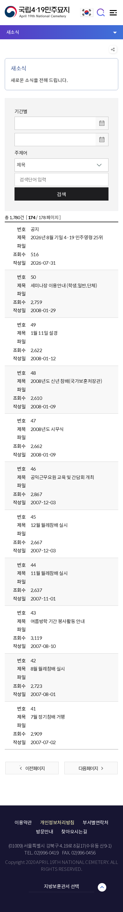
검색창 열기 (101, 12)
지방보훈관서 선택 (61, 886)
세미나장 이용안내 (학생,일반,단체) (64, 285)
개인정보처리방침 (57, 822)
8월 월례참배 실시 (48, 668)
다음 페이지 (88, 768)
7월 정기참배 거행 (48, 716)
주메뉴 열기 (114, 14)
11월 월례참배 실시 (49, 573)
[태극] (37, 14)
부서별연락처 (95, 822)
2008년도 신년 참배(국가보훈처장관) (66, 381)
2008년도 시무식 (47, 429)
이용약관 (23, 822)
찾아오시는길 (74, 831)
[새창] (86, 15)
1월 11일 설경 (44, 332)
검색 (61, 194)
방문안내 (44, 831)
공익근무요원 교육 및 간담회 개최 (62, 477)
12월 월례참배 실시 (49, 525)
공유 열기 (113, 49)
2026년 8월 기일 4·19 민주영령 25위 (67, 237)
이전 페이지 (34, 768)
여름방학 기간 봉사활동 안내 (58, 621)
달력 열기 (102, 123)
